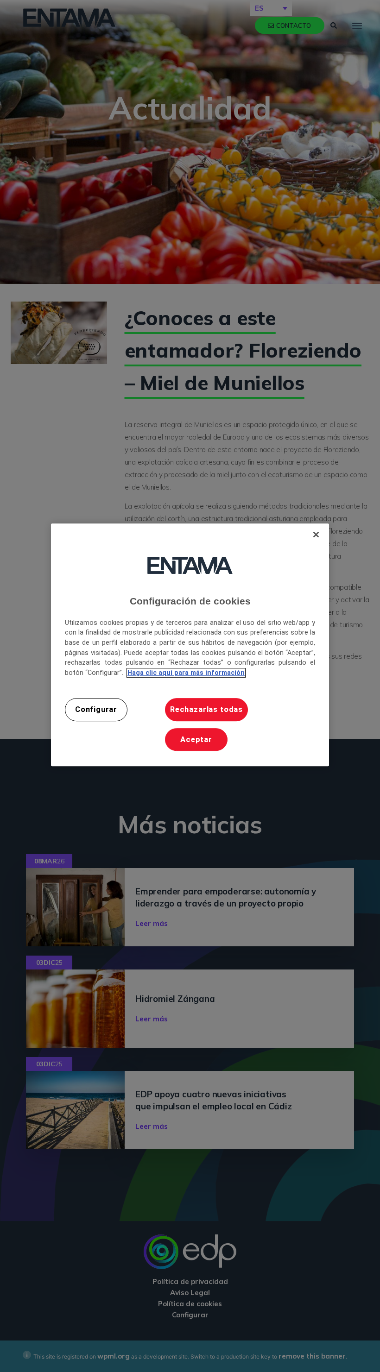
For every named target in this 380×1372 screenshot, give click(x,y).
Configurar (96, 709)
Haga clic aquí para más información (186, 673)
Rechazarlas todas (206, 709)
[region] (190, 644)
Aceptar (196, 739)
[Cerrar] (316, 534)
